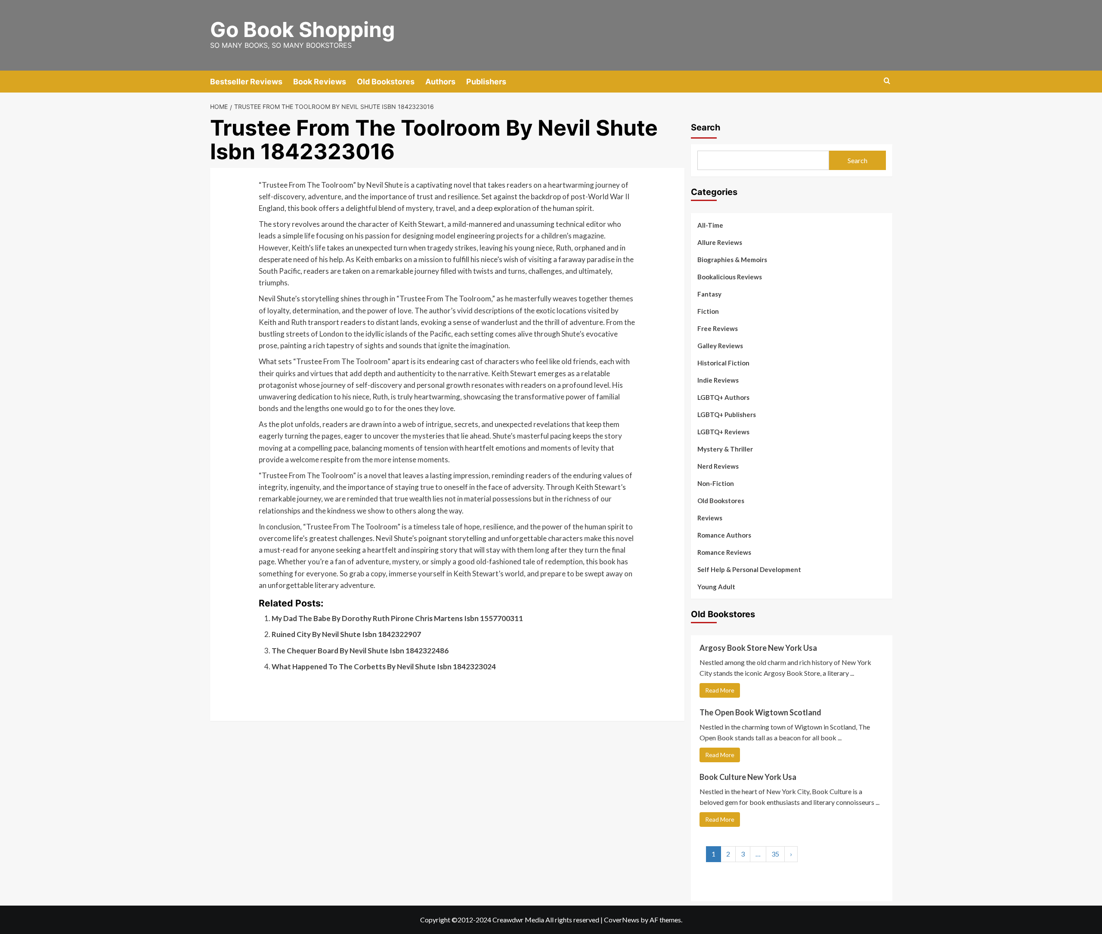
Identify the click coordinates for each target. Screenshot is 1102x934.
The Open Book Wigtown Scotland (760, 712)
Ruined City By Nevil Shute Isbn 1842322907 (346, 634)
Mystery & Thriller (725, 449)
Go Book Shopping (302, 29)
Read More (719, 690)
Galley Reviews (720, 345)
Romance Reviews (724, 552)
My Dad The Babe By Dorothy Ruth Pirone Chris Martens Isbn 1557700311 (397, 618)
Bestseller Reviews (246, 81)
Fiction (708, 311)
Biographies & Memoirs (732, 259)
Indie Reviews (718, 380)
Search (705, 127)
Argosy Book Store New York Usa (758, 648)
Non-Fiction (715, 483)
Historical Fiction (723, 363)
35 (775, 854)
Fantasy (709, 294)
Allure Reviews (719, 242)
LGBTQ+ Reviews (723, 432)
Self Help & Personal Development (749, 569)
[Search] (887, 81)
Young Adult (716, 587)
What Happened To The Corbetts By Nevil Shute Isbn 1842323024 (384, 666)
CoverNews (621, 919)
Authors (440, 81)
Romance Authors (724, 535)
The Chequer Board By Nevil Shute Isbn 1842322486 (360, 650)
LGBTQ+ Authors (723, 397)
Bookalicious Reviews (729, 277)
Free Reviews (717, 328)
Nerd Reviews (718, 466)
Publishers (486, 81)
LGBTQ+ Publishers (726, 414)
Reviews (709, 518)
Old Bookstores (386, 81)
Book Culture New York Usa (748, 777)
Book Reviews (319, 81)
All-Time (710, 225)
